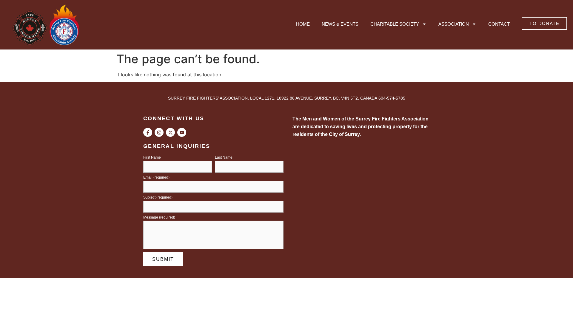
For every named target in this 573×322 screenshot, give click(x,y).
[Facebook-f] (147, 132)
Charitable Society (394, 24)
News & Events (340, 24)
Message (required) (159, 217)
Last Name (223, 158)
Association (453, 24)
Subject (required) (157, 197)
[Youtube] (181, 132)
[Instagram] (159, 132)
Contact (499, 24)
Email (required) (156, 177)
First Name (152, 158)
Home (303, 24)
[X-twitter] (170, 132)
